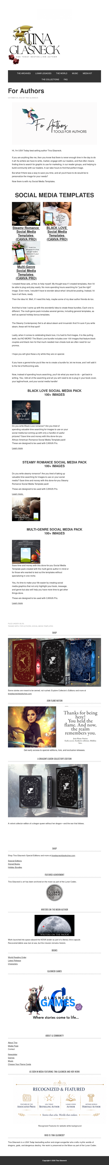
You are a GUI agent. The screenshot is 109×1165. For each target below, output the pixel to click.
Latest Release (14, 960)
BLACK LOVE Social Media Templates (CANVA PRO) (57, 233)
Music (10, 1060)
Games (11, 1057)
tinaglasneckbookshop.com (20, 693)
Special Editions (15, 860)
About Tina (12, 1042)
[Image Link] (26, 214)
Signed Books (14, 863)
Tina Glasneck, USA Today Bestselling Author (54, 14)
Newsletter (12, 1054)
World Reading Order (17, 957)
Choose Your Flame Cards (19, 1064)
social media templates (42, 626)
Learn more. (18, 493)
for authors (25, 626)
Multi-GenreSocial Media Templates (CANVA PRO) (26, 272)
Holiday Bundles (15, 867)
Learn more (17, 603)
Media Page (13, 1045)
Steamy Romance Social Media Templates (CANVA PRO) (26, 233)
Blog (22, 623)
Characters (13, 963)
